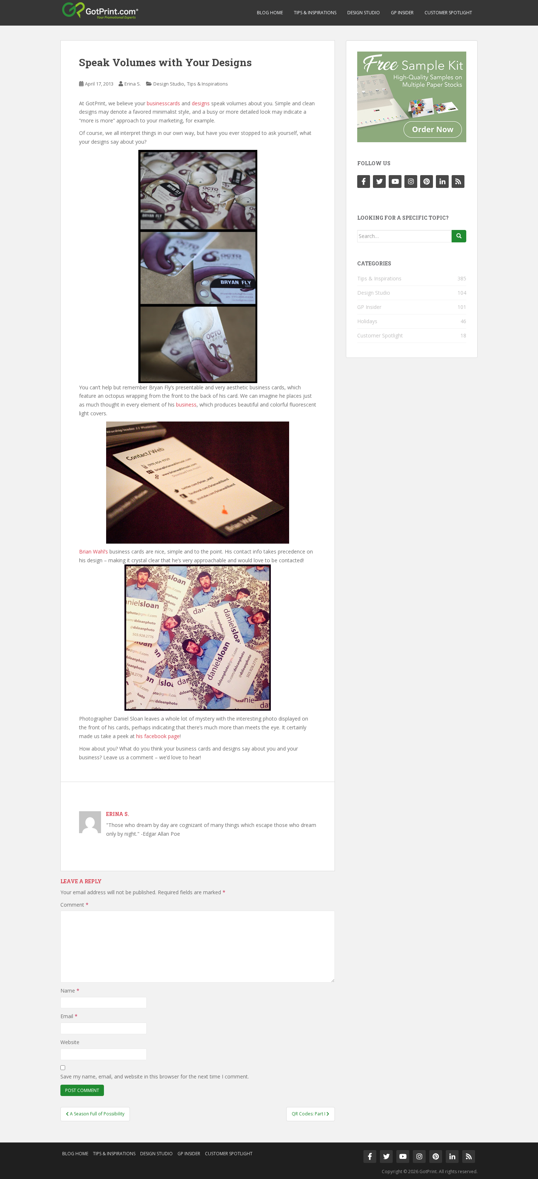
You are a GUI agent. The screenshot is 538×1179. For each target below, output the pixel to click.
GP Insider (402, 13)
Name (69, 990)
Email (69, 1016)
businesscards (163, 103)
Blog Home (270, 13)
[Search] (459, 236)
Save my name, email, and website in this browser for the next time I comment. (154, 1076)
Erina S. (132, 83)
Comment (74, 904)
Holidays (367, 321)
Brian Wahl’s (93, 551)
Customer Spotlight (448, 13)
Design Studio (363, 13)
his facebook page (158, 736)
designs (201, 103)
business (186, 404)
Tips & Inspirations (315, 13)
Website (69, 1042)
